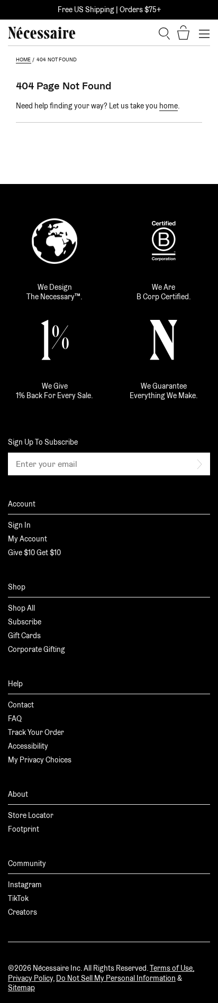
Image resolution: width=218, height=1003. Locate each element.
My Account (27, 539)
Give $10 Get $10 (34, 552)
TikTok (18, 898)
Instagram (25, 884)
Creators (22, 912)
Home (23, 59)
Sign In (19, 525)
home (168, 106)
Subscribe (24, 622)
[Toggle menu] (204, 33)
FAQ (15, 718)
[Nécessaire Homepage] (42, 33)
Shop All (21, 608)
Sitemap (21, 987)
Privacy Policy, (31, 978)
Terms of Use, (172, 968)
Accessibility (28, 746)
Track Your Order (36, 732)
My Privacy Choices (39, 760)
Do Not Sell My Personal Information (116, 978)
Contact (21, 705)
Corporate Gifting (36, 649)
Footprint (23, 829)
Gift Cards (24, 635)
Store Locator (30, 815)
